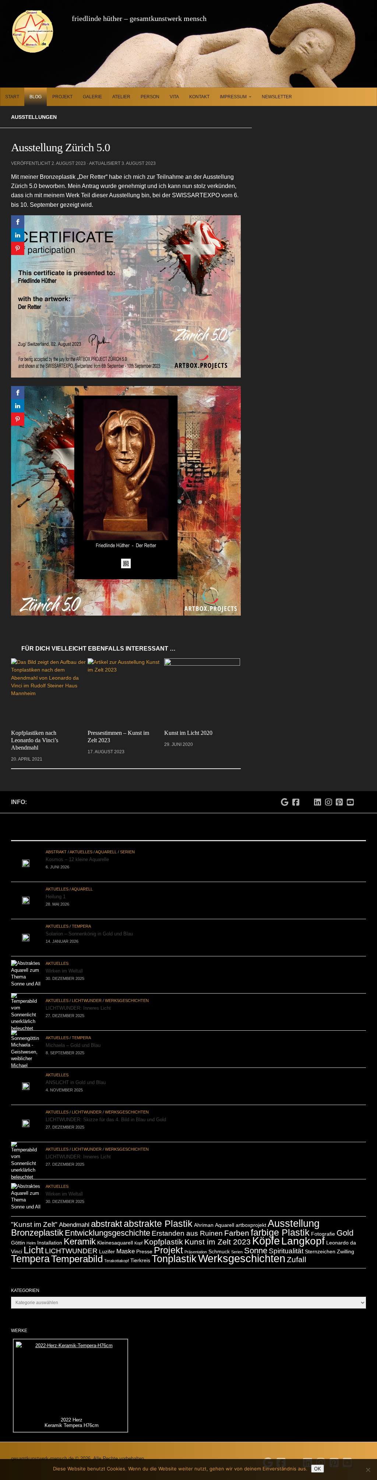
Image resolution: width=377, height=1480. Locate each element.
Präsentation (195, 1244)
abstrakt (106, 1216)
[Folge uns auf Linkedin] (318, 794)
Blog (35, 96)
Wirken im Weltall (64, 963)
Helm (31, 1235)
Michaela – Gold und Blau (73, 1037)
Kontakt (199, 96)
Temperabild (77, 1250)
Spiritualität (286, 1243)
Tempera (81, 918)
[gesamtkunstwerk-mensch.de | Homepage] (32, 31)
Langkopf (303, 1233)
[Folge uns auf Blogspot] (361, 793)
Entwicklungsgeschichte (107, 1224)
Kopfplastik (163, 1233)
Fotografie (323, 1226)
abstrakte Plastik (158, 1215)
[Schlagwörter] (307, 825)
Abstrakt (56, 844)
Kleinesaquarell (115, 1235)
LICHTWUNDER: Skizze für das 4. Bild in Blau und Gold (106, 1111)
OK (317, 1469)
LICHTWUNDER (87, 992)
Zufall (296, 1251)
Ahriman (204, 1217)
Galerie (92, 96)
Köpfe (266, 1232)
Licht (33, 1241)
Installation (49, 1235)
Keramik (80, 1233)
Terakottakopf (116, 1252)
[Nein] (367, 1469)
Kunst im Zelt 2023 (217, 1233)
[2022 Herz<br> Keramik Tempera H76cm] (70, 1370)
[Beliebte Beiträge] (188, 825)
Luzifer (107, 1243)
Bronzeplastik (37, 1224)
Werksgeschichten (127, 992)
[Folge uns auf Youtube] (350, 794)
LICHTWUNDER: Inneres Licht (78, 1000)
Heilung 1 (56, 888)
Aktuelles (81, 844)
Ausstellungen (34, 117)
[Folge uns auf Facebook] (296, 794)
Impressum (233, 96)
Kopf (138, 1235)
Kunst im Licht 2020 (186, 733)
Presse (144, 1243)
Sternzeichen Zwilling (329, 1243)
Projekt (62, 96)
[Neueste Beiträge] (70, 825)
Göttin (18, 1235)
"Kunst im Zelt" (34, 1216)
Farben (236, 1225)
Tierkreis (140, 1252)
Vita (174, 96)
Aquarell (106, 844)
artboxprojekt (251, 1217)
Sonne (255, 1242)
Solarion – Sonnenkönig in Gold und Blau (89, 925)
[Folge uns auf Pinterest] (339, 794)
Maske (125, 1243)
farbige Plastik (280, 1224)
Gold (345, 1224)
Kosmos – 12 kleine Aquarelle (77, 851)
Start (12, 96)
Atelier (121, 96)
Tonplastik (174, 1250)
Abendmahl (74, 1216)
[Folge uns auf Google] (285, 794)
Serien (127, 844)
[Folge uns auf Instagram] (328, 794)
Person (150, 96)
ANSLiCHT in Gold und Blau (76, 1074)
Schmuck (219, 1243)
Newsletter (277, 96)
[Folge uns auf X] (307, 792)
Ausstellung (294, 1215)
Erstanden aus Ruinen (187, 1225)
